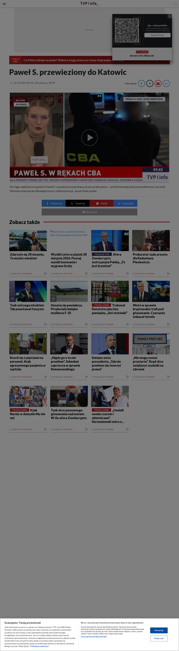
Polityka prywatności (39, 646)
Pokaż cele (159, 638)
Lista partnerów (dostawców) (93, 636)
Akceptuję (158, 630)
